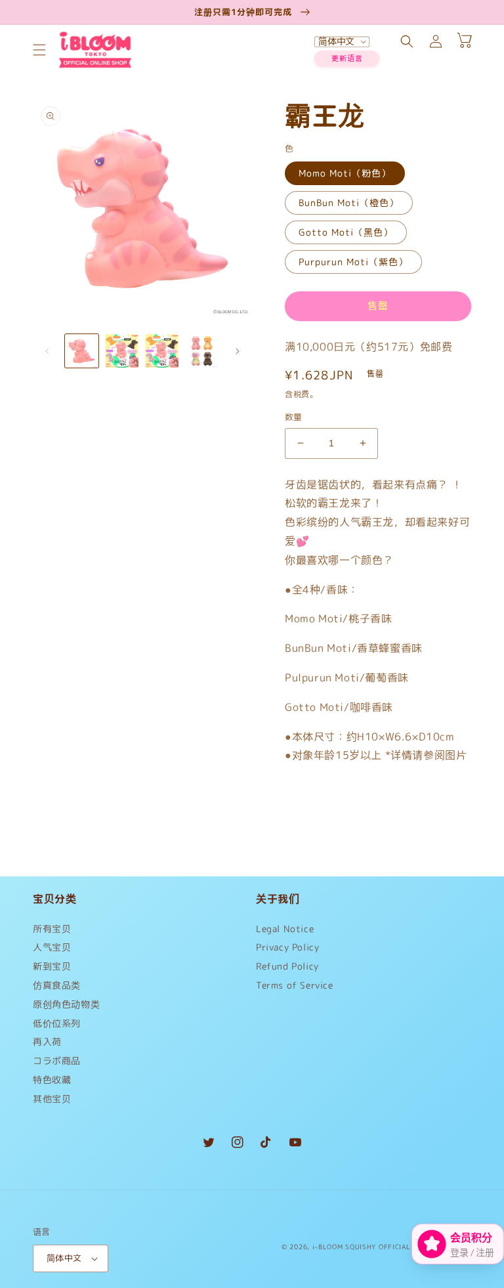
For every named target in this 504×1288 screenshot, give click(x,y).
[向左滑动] (47, 351)
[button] (39, 49)
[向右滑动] (237, 351)
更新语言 (347, 58)
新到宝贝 (52, 966)
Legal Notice (285, 932)
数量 (294, 417)
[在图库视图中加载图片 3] (161, 351)
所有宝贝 (52, 932)
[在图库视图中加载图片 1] (81, 351)
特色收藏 (52, 1079)
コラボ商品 (57, 1060)
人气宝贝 (52, 947)
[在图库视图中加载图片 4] (202, 351)
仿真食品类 (57, 985)
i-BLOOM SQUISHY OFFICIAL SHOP (372, 1246)
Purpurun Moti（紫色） (353, 261)
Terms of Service (294, 985)
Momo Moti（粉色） (345, 173)
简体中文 (64, 1258)
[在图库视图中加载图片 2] (121, 351)
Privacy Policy (287, 947)
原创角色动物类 (66, 1004)
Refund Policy (287, 966)
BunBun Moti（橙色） (349, 202)
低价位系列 (57, 1023)
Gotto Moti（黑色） (346, 232)
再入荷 (47, 1041)
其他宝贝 (52, 1098)
